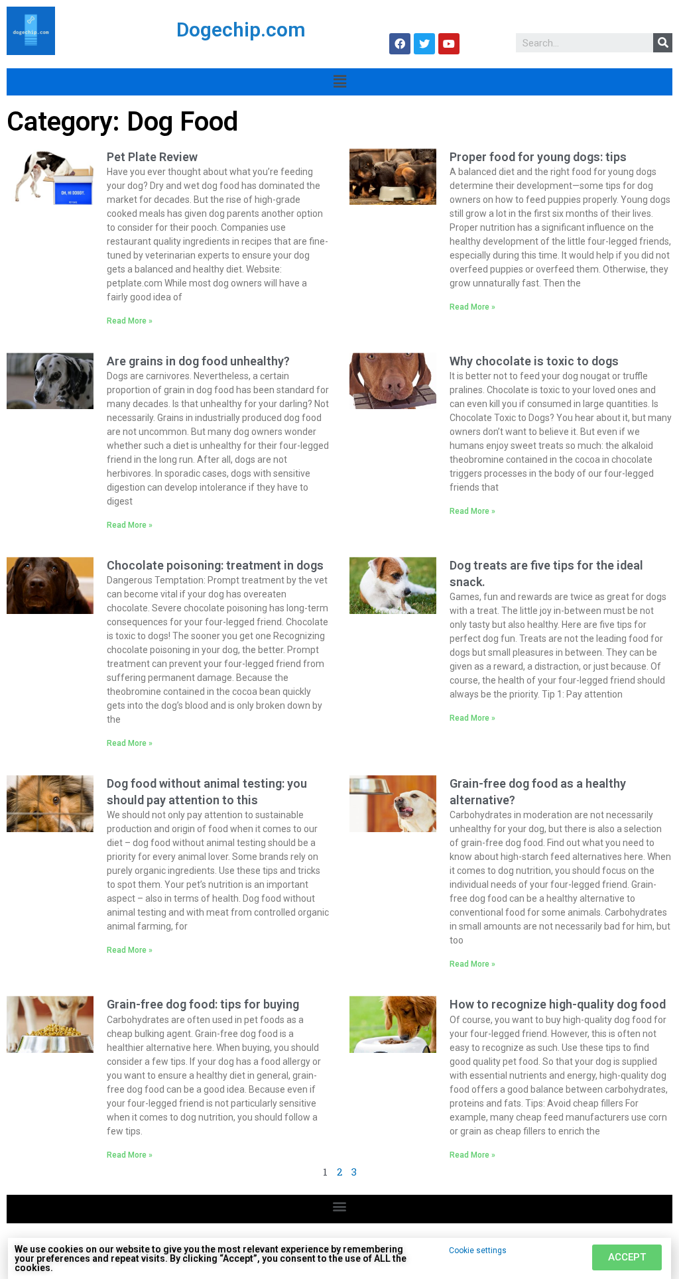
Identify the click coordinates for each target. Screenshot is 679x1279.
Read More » (130, 321)
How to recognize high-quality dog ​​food (558, 1004)
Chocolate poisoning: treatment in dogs (215, 565)
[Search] (662, 42)
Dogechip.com (241, 29)
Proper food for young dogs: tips (538, 157)
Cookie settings (478, 1250)
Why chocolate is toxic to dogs (534, 361)
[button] (340, 1206)
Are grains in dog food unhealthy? (198, 361)
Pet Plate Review (152, 157)
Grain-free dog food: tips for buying (203, 1004)
